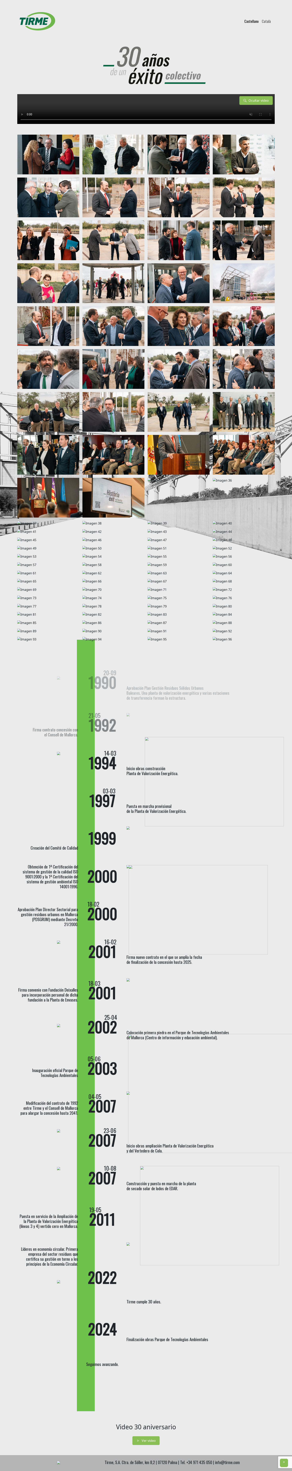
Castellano (251, 21)
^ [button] (284, 1463)
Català (266, 21)
